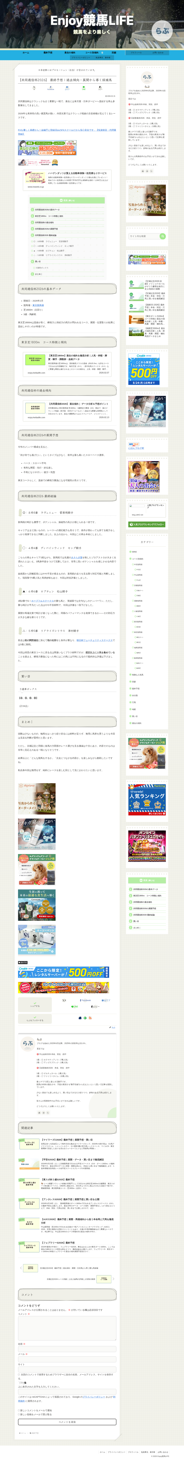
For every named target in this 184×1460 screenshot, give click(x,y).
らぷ (39, 1039)
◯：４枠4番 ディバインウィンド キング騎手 (53, 246)
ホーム (102, 1452)
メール (23, 1354)
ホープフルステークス (42, 601)
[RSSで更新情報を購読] (90, 1017)
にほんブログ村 (136, 448)
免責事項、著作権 (148, 1452)
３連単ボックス (41, 268)
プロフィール (133, 1452)
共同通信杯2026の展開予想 (46, 229)
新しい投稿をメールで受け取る (36, 1414)
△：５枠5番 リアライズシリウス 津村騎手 (52, 255)
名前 (21, 1344)
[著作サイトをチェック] (80, 1017)
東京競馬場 (38, 305)
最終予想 (24, 962)
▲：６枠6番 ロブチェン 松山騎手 (48, 251)
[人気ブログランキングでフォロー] (146, 524)
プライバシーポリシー (94, 1397)
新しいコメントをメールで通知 (36, 1410)
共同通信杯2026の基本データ (47, 210)
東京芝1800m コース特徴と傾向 (49, 216)
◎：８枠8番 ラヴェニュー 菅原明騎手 (50, 241)
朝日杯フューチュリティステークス (95, 640)
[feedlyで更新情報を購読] (85, 1017)
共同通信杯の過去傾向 (44, 222)
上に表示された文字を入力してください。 (39, 1386)
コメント (24, 1314)
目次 (65, 200)
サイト (21, 1364)
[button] (100, 88)
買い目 (38, 261)
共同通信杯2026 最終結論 (45, 235)
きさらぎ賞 (76, 557)
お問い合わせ (163, 1452)
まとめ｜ (39, 274)
